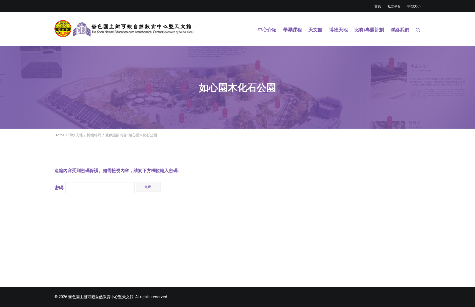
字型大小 (414, 6)
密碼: (59, 187)
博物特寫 (94, 135)
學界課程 (292, 29)
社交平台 (394, 6)
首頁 (377, 6)
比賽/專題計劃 (369, 29)
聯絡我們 (400, 29)
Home (59, 135)
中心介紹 (267, 29)
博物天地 (338, 29)
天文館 (315, 29)
